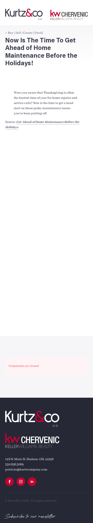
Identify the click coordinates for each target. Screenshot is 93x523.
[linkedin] (32, 481)
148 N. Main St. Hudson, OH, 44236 (29, 459)
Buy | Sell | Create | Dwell (25, 33)
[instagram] (20, 481)
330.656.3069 (14, 464)
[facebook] (9, 481)
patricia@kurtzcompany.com (26, 470)
